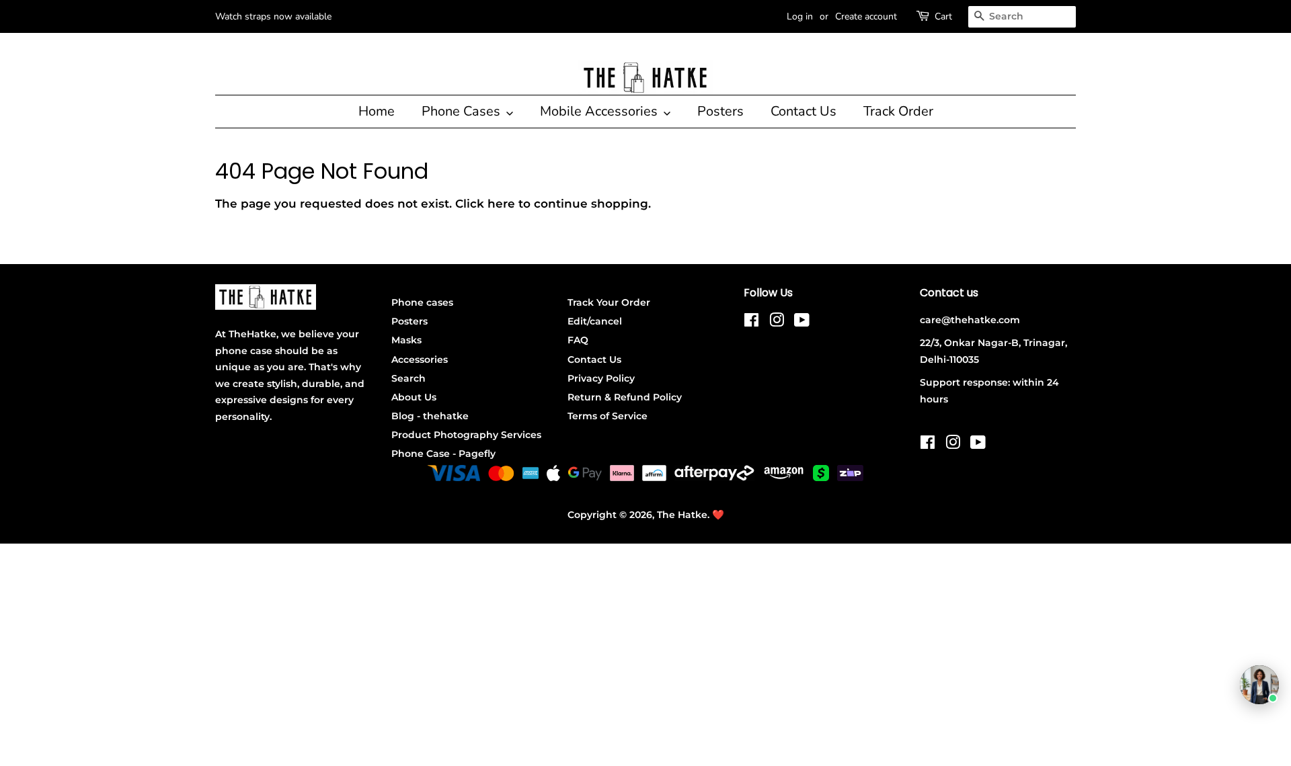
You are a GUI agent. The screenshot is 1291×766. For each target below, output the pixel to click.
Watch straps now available (273, 16)
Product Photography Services (466, 435)
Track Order (898, 111)
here (501, 203)
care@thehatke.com (970, 320)
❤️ (718, 515)
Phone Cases (463, 111)
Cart (943, 16)
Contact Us (803, 111)
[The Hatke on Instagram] (776, 322)
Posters (720, 111)
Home (376, 111)
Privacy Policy (601, 378)
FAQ (578, 340)
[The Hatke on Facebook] (751, 322)
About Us (413, 397)
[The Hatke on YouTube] (802, 322)
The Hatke (682, 515)
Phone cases (422, 302)
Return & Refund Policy (625, 397)
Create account (866, 16)
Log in (800, 16)
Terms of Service (608, 416)
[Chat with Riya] (1259, 684)
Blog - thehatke (430, 416)
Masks (406, 340)
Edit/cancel (595, 321)
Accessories (419, 359)
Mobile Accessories (600, 111)
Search (408, 378)
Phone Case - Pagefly (443, 454)
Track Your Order (609, 302)
